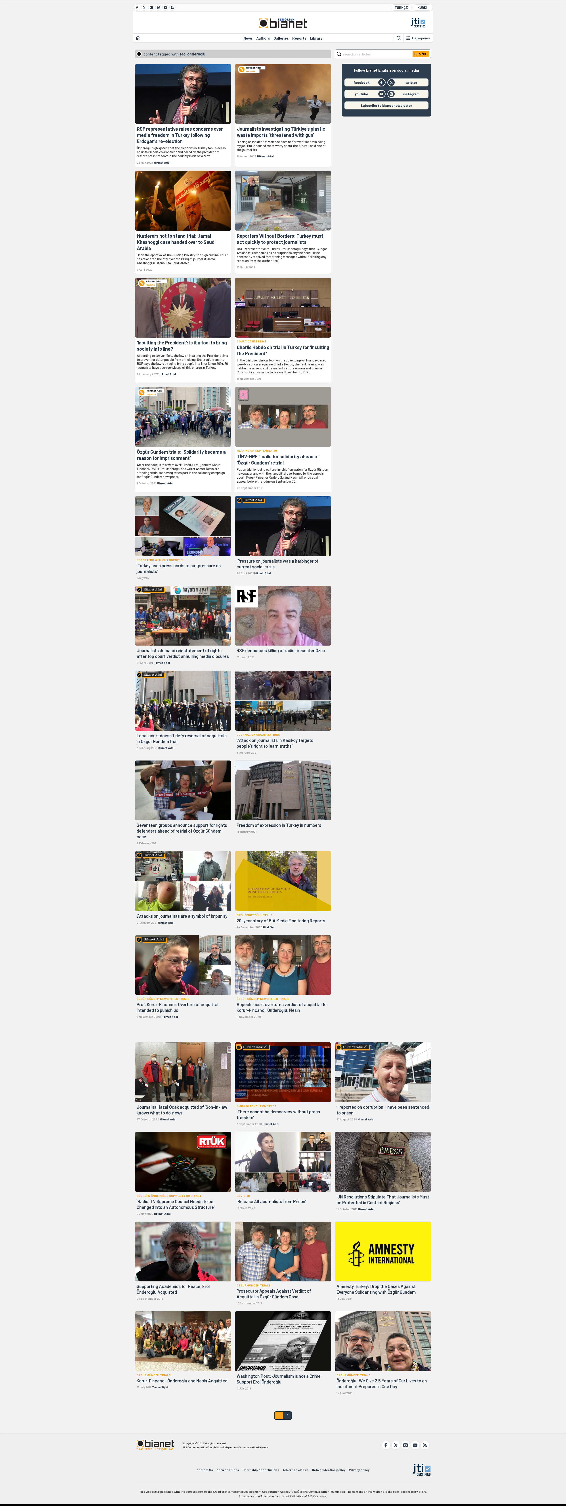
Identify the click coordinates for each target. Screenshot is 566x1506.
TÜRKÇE (401, 7)
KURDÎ (422, 7)
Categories (421, 38)
